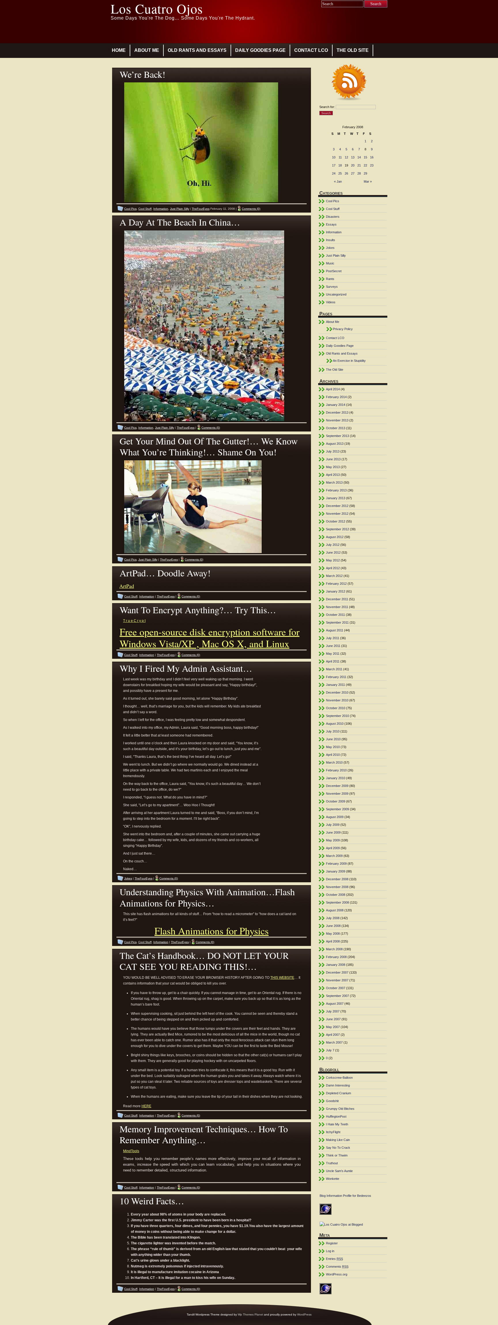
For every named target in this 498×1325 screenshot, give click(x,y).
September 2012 (337, 529)
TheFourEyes (201, 208)
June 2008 (333, 926)
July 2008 (332, 918)
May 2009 (333, 840)
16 (371, 157)
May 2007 (333, 1027)
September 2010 (337, 716)
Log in (330, 1251)
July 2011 (332, 638)
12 (346, 157)
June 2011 (333, 646)
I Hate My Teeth (337, 1124)
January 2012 (335, 591)
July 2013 (332, 451)
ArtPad (126, 585)
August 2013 (335, 443)
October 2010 (335, 708)
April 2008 (333, 941)
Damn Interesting (338, 1085)
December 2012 (337, 506)
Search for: (327, 107)
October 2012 (335, 521)
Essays (331, 224)
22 (365, 165)
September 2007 (337, 995)
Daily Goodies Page (260, 50)
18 (340, 165)
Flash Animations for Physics (211, 930)
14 (359, 157)
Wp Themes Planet (250, 1314)
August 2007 (335, 1003)
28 (359, 173)
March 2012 (334, 576)
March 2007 (334, 1042)
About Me (146, 50)
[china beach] (204, 420)
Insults (330, 240)
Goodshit (332, 1101)
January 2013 (335, 498)
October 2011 (335, 614)
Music (330, 263)
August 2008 (335, 910)
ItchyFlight (333, 1132)
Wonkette (332, 1178)
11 (340, 157)
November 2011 (337, 607)
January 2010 (335, 778)
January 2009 (335, 871)
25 (340, 173)
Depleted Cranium (338, 1093)
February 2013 (336, 490)
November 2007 (337, 980)
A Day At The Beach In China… (180, 222)
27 (352, 173)
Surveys (332, 286)
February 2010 (336, 770)
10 (333, 157)
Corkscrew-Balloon (339, 1077)
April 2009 (333, 848)
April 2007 (333, 1034)
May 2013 (333, 467)
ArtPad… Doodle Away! (165, 573)
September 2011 (337, 622)
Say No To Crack (338, 1147)
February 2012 (336, 583)
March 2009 (334, 856)
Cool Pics (130, 208)
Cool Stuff (145, 208)
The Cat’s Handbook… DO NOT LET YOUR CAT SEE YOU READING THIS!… (204, 960)
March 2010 (334, 762)
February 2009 (336, 863)
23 (371, 165)
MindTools (131, 1151)
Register (332, 1243)
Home (119, 50)
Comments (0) (251, 208)
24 (333, 173)
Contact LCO (311, 50)
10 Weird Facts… (152, 1201)
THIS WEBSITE (282, 978)
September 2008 (337, 902)
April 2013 (333, 474)
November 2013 (337, 420)
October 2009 (335, 801)
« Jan (338, 181)
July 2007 (332, 1011)
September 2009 (337, 809)
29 (365, 173)
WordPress (304, 1314)
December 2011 (337, 599)
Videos (330, 302)
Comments (337, 1266)
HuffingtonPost (336, 1116)
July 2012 (332, 544)
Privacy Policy (343, 329)
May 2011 (332, 653)
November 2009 (337, 793)
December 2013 (337, 412)
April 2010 (333, 754)
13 (352, 157)
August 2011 (334, 630)
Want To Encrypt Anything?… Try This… (198, 609)
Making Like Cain (338, 1140)
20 (352, 165)
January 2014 (335, 404)
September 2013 (337, 436)
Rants (330, 279)
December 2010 (337, 692)
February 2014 (336, 397)
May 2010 (333, 747)
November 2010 (337, 700)
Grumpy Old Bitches (340, 1108)
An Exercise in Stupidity (349, 360)
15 (365, 157)
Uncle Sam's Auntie (339, 1171)
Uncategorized (336, 294)
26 (346, 173)
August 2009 (335, 817)
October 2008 (335, 894)
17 (333, 165)
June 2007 (333, 1019)
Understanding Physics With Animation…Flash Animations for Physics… (207, 897)
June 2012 (333, 552)
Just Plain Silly (179, 208)
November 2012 (337, 513)
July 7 (330, 1050)
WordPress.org (336, 1274)
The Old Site (353, 50)
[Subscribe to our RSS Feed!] (353, 83)
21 (359, 165)
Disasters (332, 216)
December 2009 (337, 786)
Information (160, 208)
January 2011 (335, 684)
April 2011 (332, 661)
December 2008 (337, 879)
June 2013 (333, 459)
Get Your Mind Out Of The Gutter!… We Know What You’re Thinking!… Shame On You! (209, 446)
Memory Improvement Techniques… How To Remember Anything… (204, 1134)
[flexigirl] (193, 552)
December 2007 (337, 972)
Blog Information (331, 1195)
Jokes (128, 878)
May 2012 (333, 560)
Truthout (332, 1163)
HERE (146, 1106)
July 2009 (332, 824)
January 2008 (335, 964)
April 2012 (333, 568)
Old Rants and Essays (197, 50)
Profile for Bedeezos (357, 1195)
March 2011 (334, 669)
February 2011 (336, 677)
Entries (334, 1258)
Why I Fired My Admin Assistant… (186, 668)
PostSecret (334, 271)
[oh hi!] (201, 201)
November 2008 (337, 887)
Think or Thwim (337, 1155)
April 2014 (333, 389)
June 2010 (333, 739)
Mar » (368, 181)
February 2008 (336, 957)
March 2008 (334, 949)
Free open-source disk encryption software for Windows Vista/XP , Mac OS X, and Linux (209, 637)
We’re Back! (142, 74)
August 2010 (335, 723)
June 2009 (333, 832)
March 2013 (334, 482)
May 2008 (333, 933)
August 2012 (335, 537)
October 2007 (335, 988)
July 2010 (332, 731)
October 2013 (335, 428)
